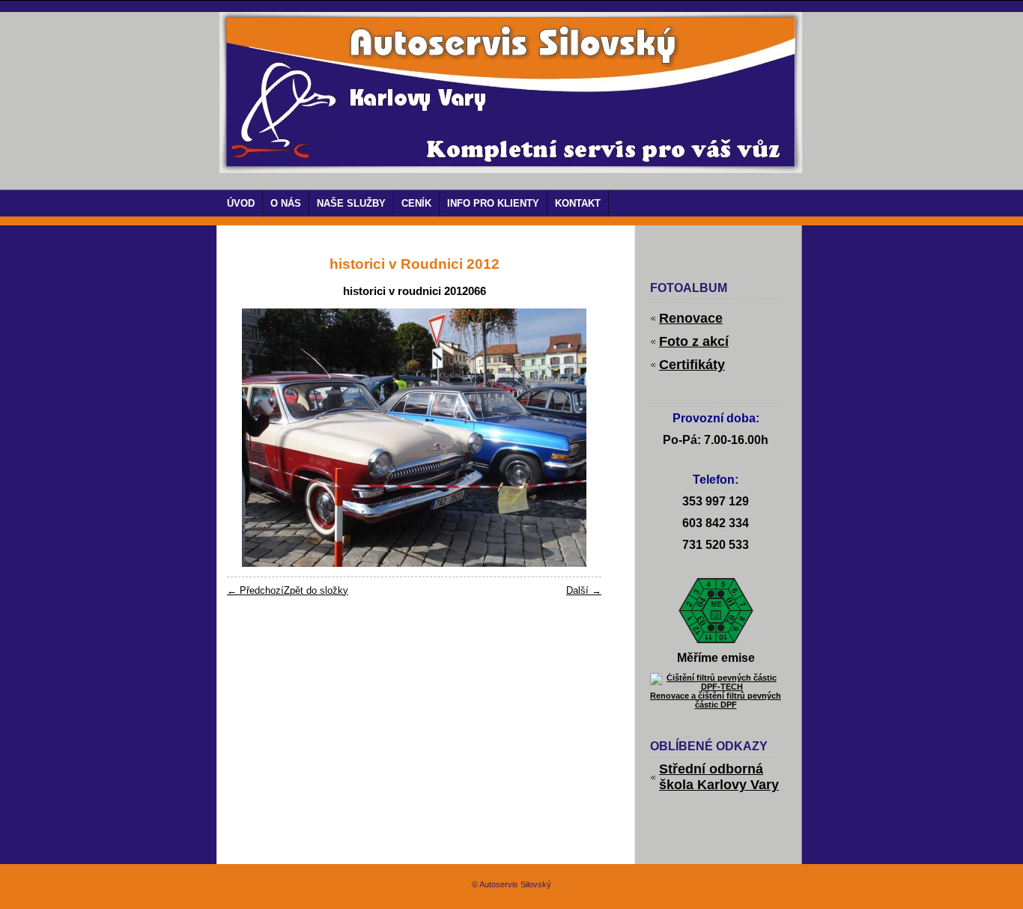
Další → (583, 590)
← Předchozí (255, 590)
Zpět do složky (316, 590)
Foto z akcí (694, 341)
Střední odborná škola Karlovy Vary (719, 776)
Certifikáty (692, 364)
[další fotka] (577, 437)
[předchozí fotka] (251, 437)
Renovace (691, 318)
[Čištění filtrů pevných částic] (715, 686)
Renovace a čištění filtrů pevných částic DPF (715, 700)
